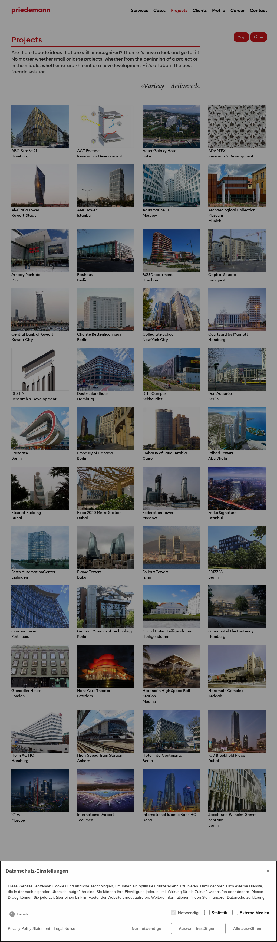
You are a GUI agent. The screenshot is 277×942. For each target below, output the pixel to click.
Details (22, 914)
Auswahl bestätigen (197, 928)
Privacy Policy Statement (29, 928)
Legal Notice (64, 928)
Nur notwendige (146, 928)
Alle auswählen (247, 928)
